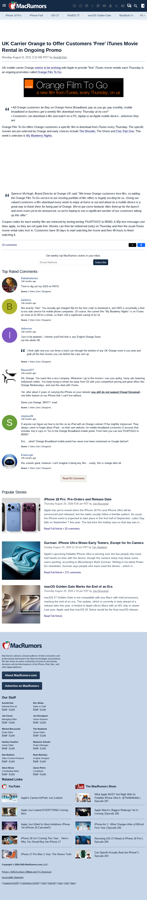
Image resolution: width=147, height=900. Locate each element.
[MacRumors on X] (92, 6)
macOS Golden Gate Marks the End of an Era (78, 586)
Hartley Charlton (10, 742)
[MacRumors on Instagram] (80, 6)
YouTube (14, 786)
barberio (26, 300)
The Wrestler (87, 131)
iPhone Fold (36, 15)
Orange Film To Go (49, 72)
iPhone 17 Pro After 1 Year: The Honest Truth (46, 854)
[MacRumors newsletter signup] (123, 6)
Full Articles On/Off (30, 883)
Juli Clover (7, 716)
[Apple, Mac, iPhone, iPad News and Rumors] (27, 10)
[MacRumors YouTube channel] (104, 6)
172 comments (73, 572)
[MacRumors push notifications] (110, 6)
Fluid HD (52, 883)
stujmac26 (27, 416)
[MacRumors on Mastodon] (98, 6)
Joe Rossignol (101, 503)
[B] (9, 313)
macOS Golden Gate (99, 15)
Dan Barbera (8, 755)
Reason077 (27, 370)
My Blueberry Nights (39, 135)
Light (66, 883)
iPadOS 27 (73, 15)
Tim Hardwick (99, 547)
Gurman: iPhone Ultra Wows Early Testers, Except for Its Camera (93, 543)
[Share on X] (132, 245)
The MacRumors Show (101, 786)
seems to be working (48, 67)
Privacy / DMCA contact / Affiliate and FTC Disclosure (26, 872)
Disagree (46, 291)
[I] (9, 342)
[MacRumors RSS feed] (116, 6)
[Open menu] (4, 6)
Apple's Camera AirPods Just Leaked (41, 797)
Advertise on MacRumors (22, 685)
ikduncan (26, 328)
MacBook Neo (127, 15)
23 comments (9, 244)
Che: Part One (125, 131)
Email (4, 709)
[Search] (136, 6)
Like (38, 291)
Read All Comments (74, 478)
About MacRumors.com (21, 675)
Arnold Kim (60, 57)
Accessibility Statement (12, 877)
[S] (9, 429)
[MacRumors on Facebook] (87, 6)
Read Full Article (53, 528)
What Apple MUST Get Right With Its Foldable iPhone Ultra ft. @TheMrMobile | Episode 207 (117, 798)
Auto (60, 883)
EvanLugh (27, 455)
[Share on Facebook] (141, 245)
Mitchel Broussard (11, 729)
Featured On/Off (10, 883)
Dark (72, 883)
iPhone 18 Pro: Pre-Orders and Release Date (77, 499)
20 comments (72, 528)
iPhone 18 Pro (13, 15)
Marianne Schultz (42, 742)
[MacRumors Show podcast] (74, 6)
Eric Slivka (38, 703)
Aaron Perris (39, 768)
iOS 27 (55, 15)
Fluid (44, 883)
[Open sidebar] (142, 6)
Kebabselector (29, 278)
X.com (12, 709)
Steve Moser (8, 768)
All (142, 15)
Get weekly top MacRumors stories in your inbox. (73, 255)
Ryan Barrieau (40, 755)
